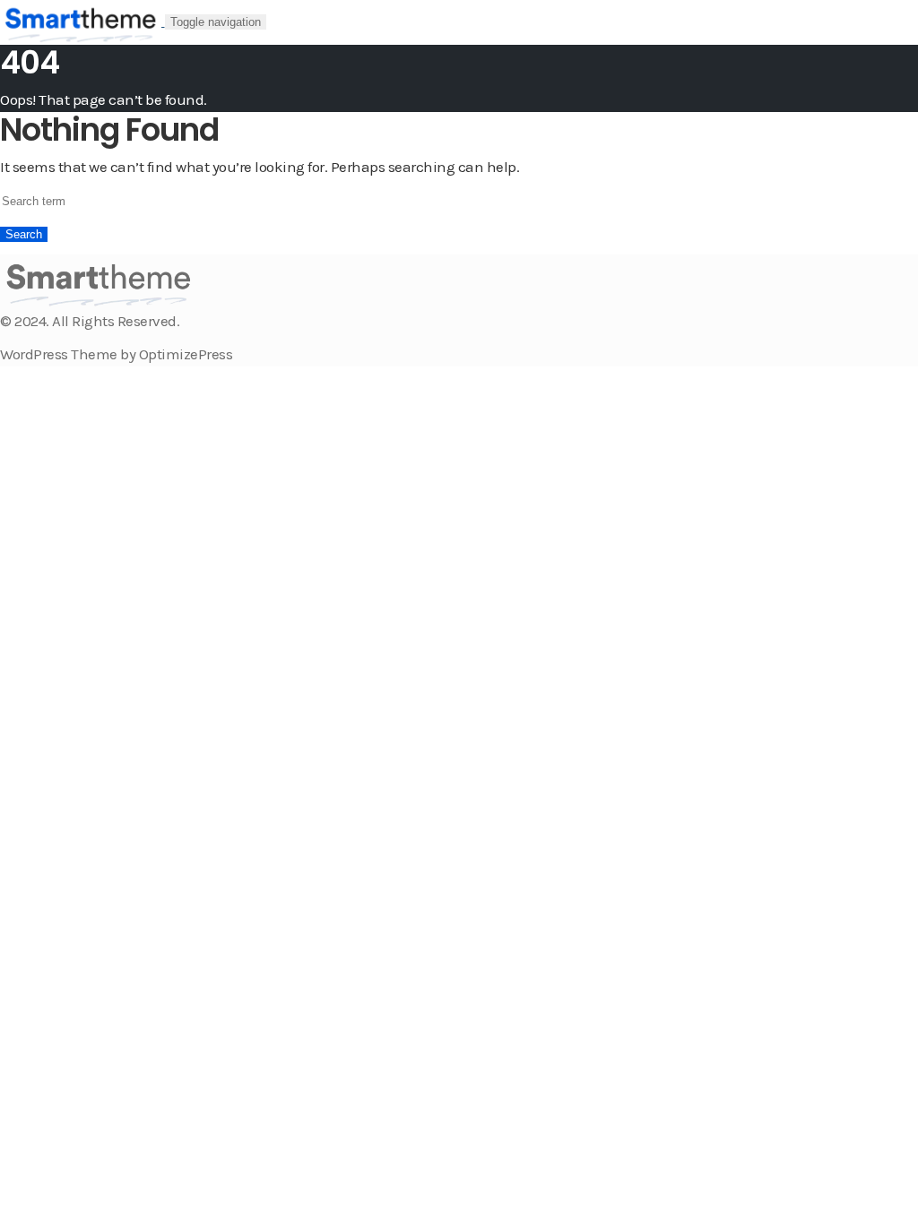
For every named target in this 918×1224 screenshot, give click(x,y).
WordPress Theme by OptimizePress (116, 354)
